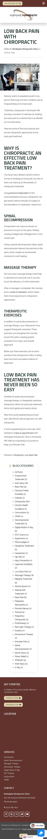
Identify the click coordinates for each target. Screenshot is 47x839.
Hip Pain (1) (20, 557)
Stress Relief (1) (21, 656)
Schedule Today (12, 698)
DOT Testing (9, 773)
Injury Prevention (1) (23, 560)
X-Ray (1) (19, 667)
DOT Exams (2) (21, 535)
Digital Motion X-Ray (12, 770)
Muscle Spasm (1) (22, 586)
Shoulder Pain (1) (22, 641)
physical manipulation (19, 193)
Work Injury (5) (21, 664)
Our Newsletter (12, 704)
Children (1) (20, 498)
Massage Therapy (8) (24, 575)
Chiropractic (18, 455)
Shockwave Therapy (12, 767)
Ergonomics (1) (21, 538)
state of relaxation (19, 292)
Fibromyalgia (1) (22, 542)
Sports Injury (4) (22, 653)
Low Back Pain (31, 455)
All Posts (19, 472)
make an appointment (24, 433)
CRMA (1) (19, 516)
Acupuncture (9, 777)
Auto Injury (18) (21, 483)
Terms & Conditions (39, 829)
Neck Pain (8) (21, 597)
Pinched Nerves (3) (23, 608)
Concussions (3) (22, 512)
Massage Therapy (11, 764)
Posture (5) (19, 612)
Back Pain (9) (20, 487)
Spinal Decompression (13, 760)
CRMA (6, 780)
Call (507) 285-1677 (11, 3)
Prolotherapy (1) (22, 623)
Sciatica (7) (20, 630)
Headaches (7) (21, 553)
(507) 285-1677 (12, 807)
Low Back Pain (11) (23, 571)
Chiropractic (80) (22, 501)
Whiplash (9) (20, 660)
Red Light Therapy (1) (24, 627)
